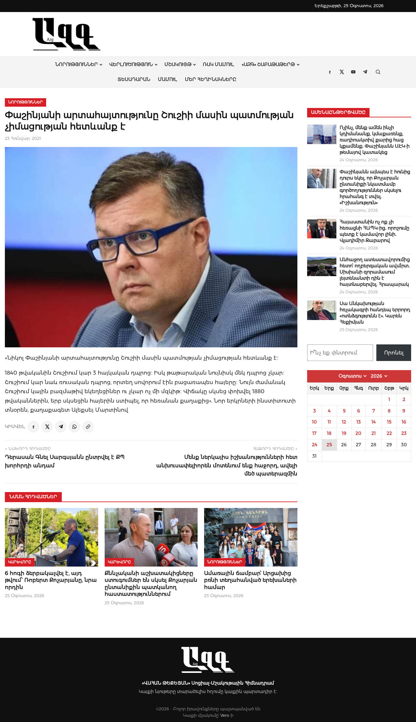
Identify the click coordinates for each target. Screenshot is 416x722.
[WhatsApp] (74, 426)
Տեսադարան (134, 79)
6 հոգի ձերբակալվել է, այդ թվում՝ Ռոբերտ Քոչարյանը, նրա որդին (51, 580)
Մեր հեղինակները (210, 79)
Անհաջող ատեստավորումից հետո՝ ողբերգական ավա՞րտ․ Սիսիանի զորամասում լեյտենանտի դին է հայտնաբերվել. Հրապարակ (375, 272)
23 (404, 433)
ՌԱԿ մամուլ (218, 64)
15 (389, 421)
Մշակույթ (177, 64)
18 (329, 433)
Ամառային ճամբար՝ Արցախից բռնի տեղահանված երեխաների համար (250, 580)
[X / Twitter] (47, 426)
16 (404, 421)
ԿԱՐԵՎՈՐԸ (19, 562)
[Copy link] (88, 426)
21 (373, 433)
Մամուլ (167, 79)
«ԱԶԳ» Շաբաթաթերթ (268, 64)
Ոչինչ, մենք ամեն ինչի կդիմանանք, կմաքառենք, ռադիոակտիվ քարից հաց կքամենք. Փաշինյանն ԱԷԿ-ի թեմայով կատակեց (375, 140)
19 (344, 433)
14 (373, 421)
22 (389, 433)
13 (359, 421)
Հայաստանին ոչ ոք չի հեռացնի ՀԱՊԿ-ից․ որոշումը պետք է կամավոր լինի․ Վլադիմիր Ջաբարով (374, 231)
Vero (224, 715)
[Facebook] (33, 426)
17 (314, 433)
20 (358, 433)
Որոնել (394, 353)
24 (314, 444)
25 (329, 444)
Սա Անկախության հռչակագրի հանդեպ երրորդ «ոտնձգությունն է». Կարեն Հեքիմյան (375, 313)
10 (314, 421)
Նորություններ (76, 64)
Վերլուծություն (131, 64)
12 (344, 421)
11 (329, 421)
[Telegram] (60, 426)
